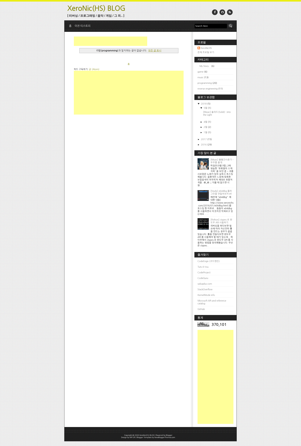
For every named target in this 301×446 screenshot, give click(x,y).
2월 (206, 127)
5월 (206, 108)
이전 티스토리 (82, 25)
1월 (206, 132)
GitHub (201, 309)
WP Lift (132, 437)
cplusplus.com (205, 284)
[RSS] (230, 12)
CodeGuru (203, 278)
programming (205, 83)
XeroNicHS (206, 48)
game (200, 72)
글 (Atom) (94, 69)
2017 (204, 139)
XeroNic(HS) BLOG (96, 8)
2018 (204, 104)
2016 (204, 145)
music (200, 77)
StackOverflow (205, 289)
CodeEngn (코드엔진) (209, 261)
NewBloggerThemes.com (164, 437)
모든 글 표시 (154, 50)
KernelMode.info (206, 295)
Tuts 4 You (203, 267)
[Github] (222, 12)
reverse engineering (208, 89)
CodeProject (204, 272)
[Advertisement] (110, 41)
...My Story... (204, 66)
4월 (206, 122)
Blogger (169, 435)
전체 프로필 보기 (206, 52)
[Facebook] (215, 12)
